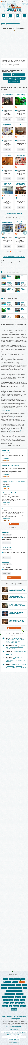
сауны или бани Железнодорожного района (16, 418)
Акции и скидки (22, 1037)
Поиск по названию (8, 78)
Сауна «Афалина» (7, 222)
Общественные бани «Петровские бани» (21, 184)
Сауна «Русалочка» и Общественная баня (7, 95)
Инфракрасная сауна (11, 642)
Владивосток (7, 981)
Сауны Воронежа (6, 410)
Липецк (8, 991)
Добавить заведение (7, 1037)
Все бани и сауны (6, 1032)
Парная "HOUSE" (9, 276)
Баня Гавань (5, 562)
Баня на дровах (20, 155)
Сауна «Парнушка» (24, 315)
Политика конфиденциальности (14, 1026)
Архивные (18, 1034)
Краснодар (11, 988)
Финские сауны (10, 639)
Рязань (11, 1000)
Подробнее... (6, 543)
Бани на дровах (16, 641)
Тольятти (6, 1003)
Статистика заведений (14, 1039)
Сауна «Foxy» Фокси (7, 125)
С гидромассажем (12, 659)
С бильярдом (10, 666)
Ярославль (14, 1009)
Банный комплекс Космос (9, 283)
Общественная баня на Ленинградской (13, 481)
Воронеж (21, 981)
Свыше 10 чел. (14, 647)
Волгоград (14, 981)
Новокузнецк (19, 994)
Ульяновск (4, 1006)
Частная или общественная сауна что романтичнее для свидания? (16, 621)
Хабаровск (16, 1006)
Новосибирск (5, 997)
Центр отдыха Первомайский (20, 95)
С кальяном (14, 667)
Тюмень (22, 1003)
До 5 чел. (17, 645)
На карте (18, 17)
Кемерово (4, 988)
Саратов (22, 1000)
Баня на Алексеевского (21, 125)
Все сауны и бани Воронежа (13, 23)
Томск (12, 1003)
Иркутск (19, 985)
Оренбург (18, 997)
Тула (17, 1003)
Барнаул (22, 978)
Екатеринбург (5, 985)
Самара (16, 1000)
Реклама (9, 1034)
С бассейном (16, 657)
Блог (14, 1034)
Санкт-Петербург (14, 978)
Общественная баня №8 (9, 493)
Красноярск (19, 988)
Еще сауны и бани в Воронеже (14, 213)
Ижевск (13, 985)
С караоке (23, 664)
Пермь (24, 997)
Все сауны (10, 17)
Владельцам (17, 1)
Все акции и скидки (14, 577)
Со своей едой (15, 664)
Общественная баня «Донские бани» (7, 184)
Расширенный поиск (14, 81)
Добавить (24, 1)
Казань (24, 985)
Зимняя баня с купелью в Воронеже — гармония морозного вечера (16, 613)
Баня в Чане (7, 155)
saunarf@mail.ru (16, 1018)
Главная (3, 23)
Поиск (24, 17)
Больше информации (15, 628)
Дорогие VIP (9, 654)
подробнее (7, 119)
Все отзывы (15, 524)
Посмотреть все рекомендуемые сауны (14, 256)
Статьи (15, 1037)
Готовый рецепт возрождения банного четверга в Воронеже (17, 589)
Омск (12, 997)
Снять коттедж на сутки (14, 647)
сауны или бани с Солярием (16, 430)
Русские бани (17, 638)
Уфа (10, 1006)
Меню (3, 17)
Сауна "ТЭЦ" (5, 450)
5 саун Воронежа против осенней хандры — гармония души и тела (17, 605)
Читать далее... (6, 458)
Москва (6, 978)
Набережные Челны (17, 991)
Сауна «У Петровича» (10, 289)
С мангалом (19, 666)
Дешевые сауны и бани (19, 651)
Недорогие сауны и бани (13, 653)
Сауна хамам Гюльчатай (23, 309)
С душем (14, 658)
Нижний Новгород (9, 994)
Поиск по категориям (18, 74)
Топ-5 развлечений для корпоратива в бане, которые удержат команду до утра (17, 597)
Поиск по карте (20, 78)
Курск (25, 988)
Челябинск (23, 1006)
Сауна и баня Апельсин (23, 283)
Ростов (5, 1000)
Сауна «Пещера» (23, 289)
